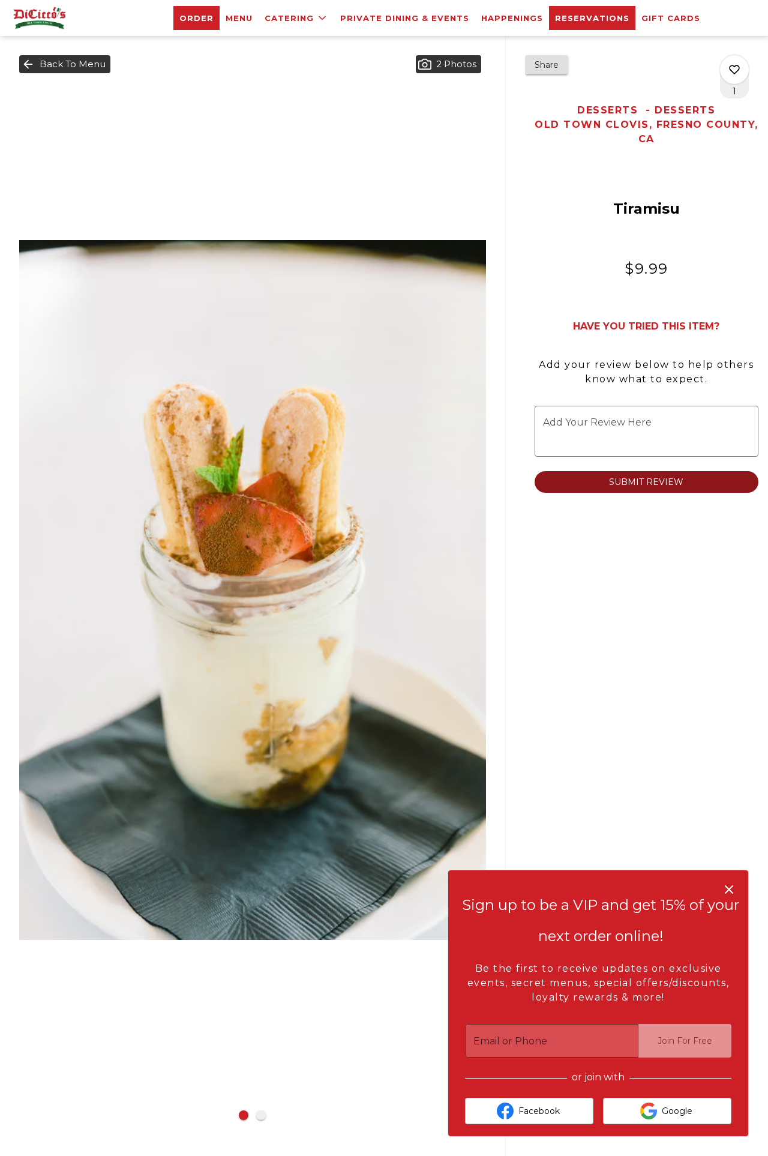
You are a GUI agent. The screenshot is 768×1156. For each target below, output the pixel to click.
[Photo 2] (261, 1115)
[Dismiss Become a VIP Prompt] (729, 889)
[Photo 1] (243, 1115)
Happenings (512, 18)
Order (196, 18)
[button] (296, 18)
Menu (239, 18)
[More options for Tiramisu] (734, 69)
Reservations (592, 18)
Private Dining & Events (404, 18)
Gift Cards (670, 18)
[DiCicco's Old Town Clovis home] (64, 18)
